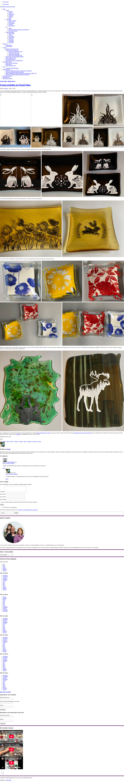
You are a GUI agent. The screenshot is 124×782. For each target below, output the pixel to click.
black (8, 441)
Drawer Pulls (12, 37)
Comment (2, 491)
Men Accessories (12, 20)
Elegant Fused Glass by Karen (44, 433)
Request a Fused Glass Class (12, 49)
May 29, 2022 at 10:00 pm (12, 474)
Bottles (10, 28)
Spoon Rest (11, 40)
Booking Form (6, 77)
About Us (5, 43)
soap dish (29, 441)
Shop (4, 9)
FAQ (4, 67)
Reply (4, 468)
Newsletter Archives (7, 76)
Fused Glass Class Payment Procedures (15, 56)
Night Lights (11, 33)
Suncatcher (11, 36)
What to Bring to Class (11, 58)
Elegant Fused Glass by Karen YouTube (82, 433)
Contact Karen (9, 46)
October (5, 578)
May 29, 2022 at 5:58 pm (8, 463)
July (4, 582)
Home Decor (11, 81)
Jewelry (7, 10)
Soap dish (11, 38)
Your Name (2, 494)
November (5, 576)
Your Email (2, 496)
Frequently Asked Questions (12, 68)
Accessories (8, 19)
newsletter (18, 434)
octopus (21, 441)
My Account (6, 1)
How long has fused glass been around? (15, 72)
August (4, 580)
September (5, 579)
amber (4, 441)
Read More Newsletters (5, 692)
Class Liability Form (10, 59)
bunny (11, 441)
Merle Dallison (10, 462)
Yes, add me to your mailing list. (9, 507)
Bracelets (11, 11)
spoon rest (35, 441)
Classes (4, 47)
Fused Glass (3, 81)
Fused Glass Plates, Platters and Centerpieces (19, 29)
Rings (10, 18)
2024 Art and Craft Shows (12, 63)
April (4, 566)
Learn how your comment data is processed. (28, 509)
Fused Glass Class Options (12, 50)
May (4, 565)
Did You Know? (6, 69)
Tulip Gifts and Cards (11, 65)
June (4, 583)
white (39, 441)
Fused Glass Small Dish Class (15, 55)
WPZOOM (8, 780)
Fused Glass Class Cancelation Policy (14, 60)
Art (6, 27)
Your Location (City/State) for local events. (9, 701)
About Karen (9, 45)
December (5, 575)
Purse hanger (11, 23)
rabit (25, 441)
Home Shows (9, 64)
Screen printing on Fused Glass (15, 85)
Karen (6, 88)
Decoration (11, 42)
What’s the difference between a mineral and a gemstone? (19, 70)
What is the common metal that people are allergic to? (18, 74)
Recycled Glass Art (13, 31)
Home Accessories (10, 32)
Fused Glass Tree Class (14, 52)
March (4, 568)
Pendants (11, 16)
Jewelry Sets (11, 14)
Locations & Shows (7, 61)
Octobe (4, 640)
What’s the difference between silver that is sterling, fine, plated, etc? (21, 73)
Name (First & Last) (4, 697)
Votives (10, 34)
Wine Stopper (12, 25)
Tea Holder (11, 41)
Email (2, 705)
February (5, 569)
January (4, 570)
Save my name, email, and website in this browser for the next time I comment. (19, 502)
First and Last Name (5, 715)
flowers (16, 441)
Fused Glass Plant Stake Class (15, 51)
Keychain (11, 24)
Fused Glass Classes (7, 78)
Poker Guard (11, 22)
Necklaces (11, 15)
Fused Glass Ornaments (14, 54)
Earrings (10, 13)
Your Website (3, 499)
